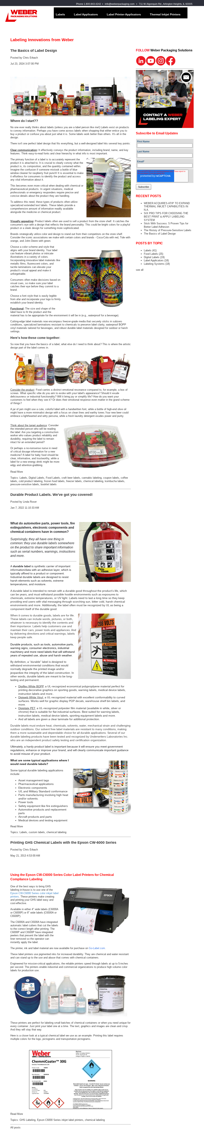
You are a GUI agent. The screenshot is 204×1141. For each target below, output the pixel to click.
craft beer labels (71, 477)
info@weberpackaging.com (119, 4)
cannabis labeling (92, 477)
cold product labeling (30, 481)
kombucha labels (114, 481)
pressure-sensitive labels (24, 484)
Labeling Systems (157, 263)
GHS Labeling (27, 1119)
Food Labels (53, 477)
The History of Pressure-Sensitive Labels (167, 230)
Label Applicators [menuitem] (86, 14)
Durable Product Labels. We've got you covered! (51, 495)
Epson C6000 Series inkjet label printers (60, 1119)
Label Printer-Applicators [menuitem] (124, 14)
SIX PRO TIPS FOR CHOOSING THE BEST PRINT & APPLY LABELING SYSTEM (166, 217)
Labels (23, 477)
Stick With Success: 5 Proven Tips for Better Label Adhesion (166, 225)
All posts (15, 1127)
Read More (16, 471)
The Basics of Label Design (33, 51)
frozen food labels (54, 481)
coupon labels (111, 477)
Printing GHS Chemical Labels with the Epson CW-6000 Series (63, 843)
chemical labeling (93, 481)
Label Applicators (156, 260)
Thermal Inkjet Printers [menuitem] (165, 14)
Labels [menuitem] (60, 14)
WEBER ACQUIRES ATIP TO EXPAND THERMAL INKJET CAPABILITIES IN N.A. (167, 207)
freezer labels (74, 481)
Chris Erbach (30, 57)
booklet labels (49, 484)
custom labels (37, 832)
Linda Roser (30, 501)
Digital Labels (36, 477)
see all (139, 269)
